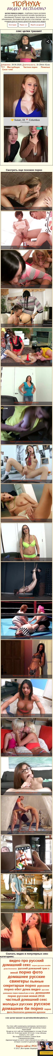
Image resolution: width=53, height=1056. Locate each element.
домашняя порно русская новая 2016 (29, 994)
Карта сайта (23, 1046)
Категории (12, 25)
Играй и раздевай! (37, 25)
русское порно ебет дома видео (27, 987)
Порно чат (23, 25)
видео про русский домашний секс (23, 962)
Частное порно (30, 67)
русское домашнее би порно (26, 1006)
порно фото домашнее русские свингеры (26, 976)
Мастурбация (13, 67)
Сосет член (7, 69)
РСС (34, 1046)
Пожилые (45, 67)
